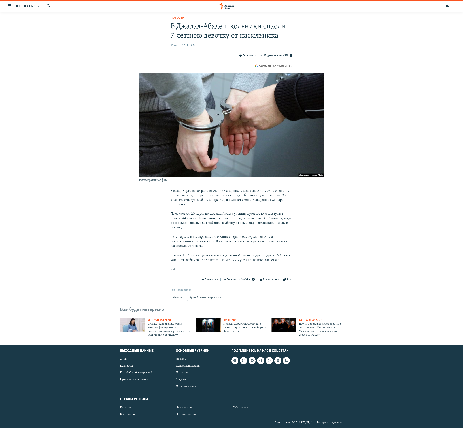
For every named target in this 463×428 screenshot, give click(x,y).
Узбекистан (240, 407)
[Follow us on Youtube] (235, 360)
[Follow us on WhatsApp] (269, 360)
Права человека (186, 386)
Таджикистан (185, 407)
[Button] (247, 55)
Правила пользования (134, 379)
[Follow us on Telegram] (260, 360)
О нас (123, 359)
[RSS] (286, 360)
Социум (181, 379)
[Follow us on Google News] (277, 360)
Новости (177, 18)
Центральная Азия (159, 320)
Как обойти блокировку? (136, 372)
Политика (229, 320)
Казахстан (126, 407)
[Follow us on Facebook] (252, 360)
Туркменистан (186, 414)
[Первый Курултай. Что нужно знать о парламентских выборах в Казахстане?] (208, 325)
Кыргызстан (128, 414)
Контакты (126, 366)
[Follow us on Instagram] (243, 360)
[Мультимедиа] (447, 6)
